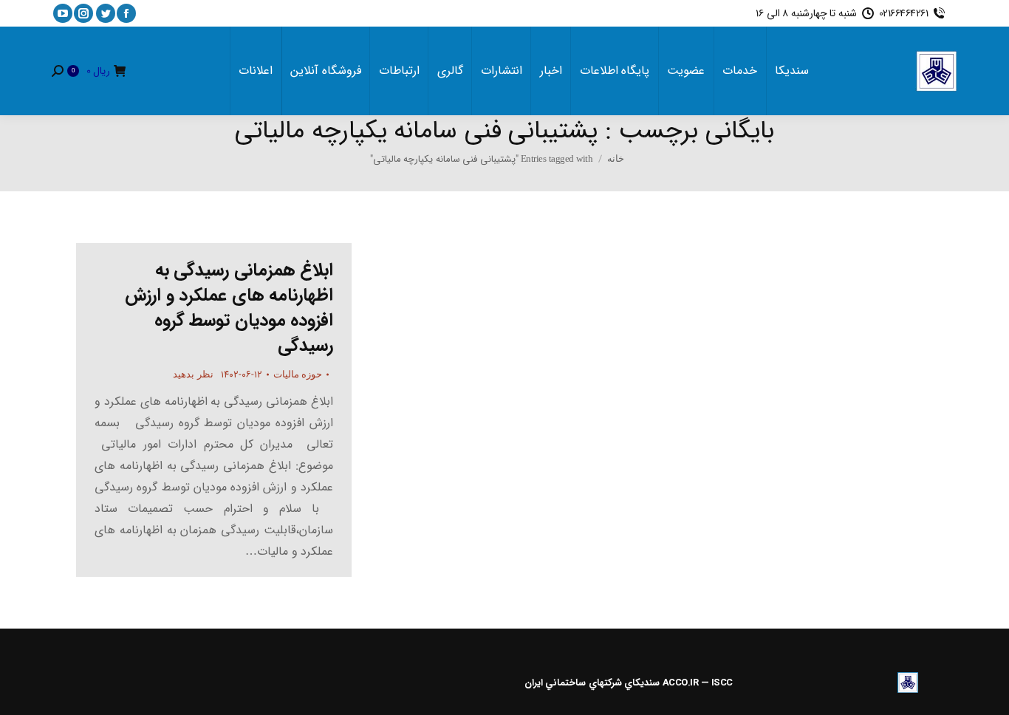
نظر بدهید (193, 374)
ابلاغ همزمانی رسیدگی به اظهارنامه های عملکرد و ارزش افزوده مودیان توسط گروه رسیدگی (229, 308)
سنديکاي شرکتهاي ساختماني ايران (592, 683)
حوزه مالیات (298, 374)
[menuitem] (792, 71)
